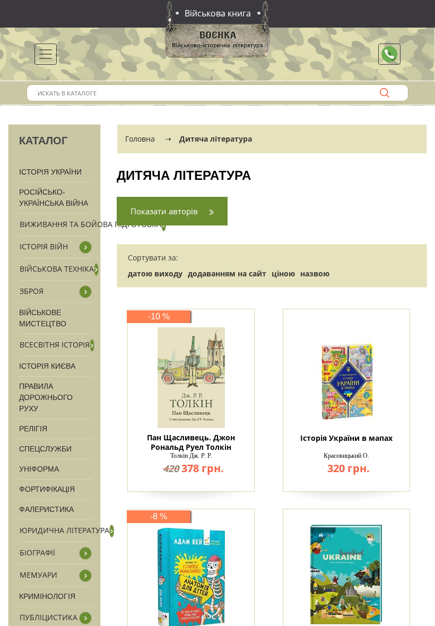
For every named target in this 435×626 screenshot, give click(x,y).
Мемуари (38, 575)
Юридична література (64, 530)
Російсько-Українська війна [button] (53, 197)
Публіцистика (48, 617)
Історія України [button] (50, 172)
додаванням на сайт (227, 273)
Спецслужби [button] (45, 449)
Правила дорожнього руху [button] (46, 397)
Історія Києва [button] (47, 366)
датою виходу (155, 273)
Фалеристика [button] (46, 509)
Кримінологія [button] (47, 596)
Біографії (37, 552)
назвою (314, 273)
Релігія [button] (33, 428)
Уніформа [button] (39, 469)
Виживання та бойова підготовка (90, 224)
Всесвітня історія (55, 345)
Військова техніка (57, 269)
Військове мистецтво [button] (42, 318)
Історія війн (44, 246)
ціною (283, 273)
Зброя (32, 291)
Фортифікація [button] (47, 489)
